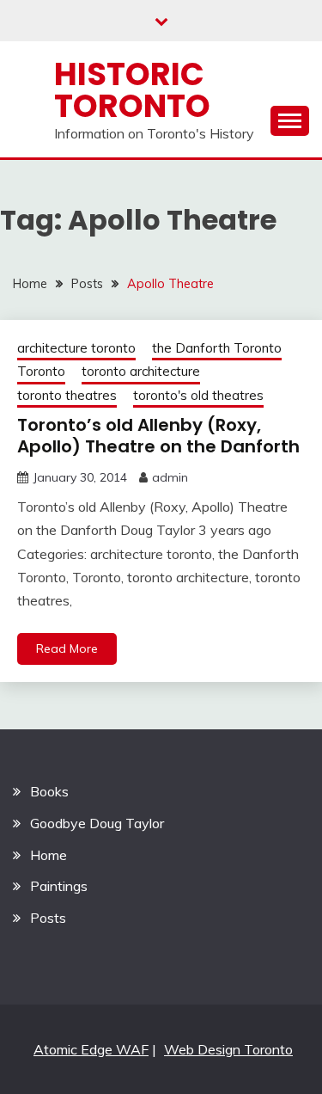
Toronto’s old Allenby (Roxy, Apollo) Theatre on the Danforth (158, 435)
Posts (48, 917)
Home (48, 855)
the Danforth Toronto (217, 348)
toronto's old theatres (198, 395)
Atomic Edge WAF (91, 1049)
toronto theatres (67, 395)
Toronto (41, 371)
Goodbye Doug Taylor (97, 823)
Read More (67, 648)
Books (49, 791)
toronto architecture (141, 371)
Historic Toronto (132, 90)
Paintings (59, 885)
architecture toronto (76, 348)
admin (170, 477)
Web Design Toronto (228, 1049)
